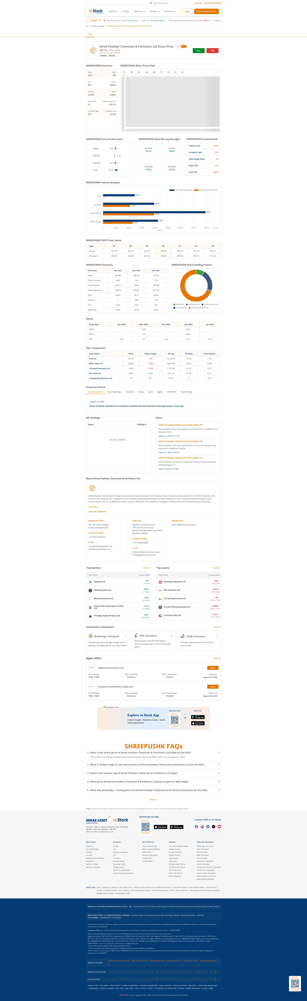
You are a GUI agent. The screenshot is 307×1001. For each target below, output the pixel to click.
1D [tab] (124, 72)
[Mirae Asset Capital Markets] (98, 820)
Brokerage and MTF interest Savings (204, 890)
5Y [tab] (175, 72)
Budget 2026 (102, 893)
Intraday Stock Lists (163, 887)
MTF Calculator (203, 849)
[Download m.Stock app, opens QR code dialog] (295, 983)
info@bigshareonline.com (144, 555)
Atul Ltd (92, 358)
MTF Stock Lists (126, 887)
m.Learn (198, 3)
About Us (113, 11)
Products (117, 842)
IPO (114, 849)
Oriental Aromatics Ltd (99, 368)
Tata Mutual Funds (157, 961)
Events (111, 893)
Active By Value (175, 870)
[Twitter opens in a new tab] (213, 827)
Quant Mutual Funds (208, 961)
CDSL (137, 988)
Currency (117, 858)
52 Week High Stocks (177, 864)
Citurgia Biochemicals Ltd (100, 378)
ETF (114, 855)
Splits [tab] (150, 392)
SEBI (126, 988)
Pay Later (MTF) (119, 864)
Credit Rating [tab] (186, 392)
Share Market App (149, 846)
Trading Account (110, 890)
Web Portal (146, 852)
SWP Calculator (203, 855)
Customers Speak (179, 887)
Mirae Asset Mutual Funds (118, 961)
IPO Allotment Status (160, 890)
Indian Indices (174, 849)
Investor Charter (180, 986)
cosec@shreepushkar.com (100, 546)
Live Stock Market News (178, 846)
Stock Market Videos (196, 887)
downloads (93, 988)
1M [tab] (139, 72)
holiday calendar (107, 988)
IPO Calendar (124, 890)
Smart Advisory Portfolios (123, 873)
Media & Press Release (95, 858)
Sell (212, 50)
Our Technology (92, 849)
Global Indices (174, 855)
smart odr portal (193, 988)
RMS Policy (193, 986)
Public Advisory (165, 986)
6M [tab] (154, 72)
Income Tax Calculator (206, 870)
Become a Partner (213, 3)
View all (152, 799)
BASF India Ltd (95, 363)
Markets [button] (153, 11)
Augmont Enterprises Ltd (111, 667)
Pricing (125, 11)
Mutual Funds (118, 861)
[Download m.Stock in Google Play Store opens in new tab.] (198, 718)
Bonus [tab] (141, 392)
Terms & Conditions (130, 986)
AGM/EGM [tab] (171, 392)
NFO (172, 890)
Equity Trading (98, 26)
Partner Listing (92, 864)
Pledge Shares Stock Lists (144, 887)
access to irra (207, 988)
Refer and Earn (182, 890)
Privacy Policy (115, 986)
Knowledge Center (122, 893)
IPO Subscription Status (140, 890)
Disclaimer (104, 986)
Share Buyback (175, 876)
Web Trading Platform (151, 849)
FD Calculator (202, 858)
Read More (93, 507)
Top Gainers (174, 858)
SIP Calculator (202, 852)
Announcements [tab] (95, 392)
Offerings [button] (138, 11)
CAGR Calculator (203, 864)
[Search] (151, 3)
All (109, 964)
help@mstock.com (106, 832)
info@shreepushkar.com (100, 549)
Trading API (147, 858)
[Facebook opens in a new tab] (196, 827)
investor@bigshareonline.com (145, 552)
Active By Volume (176, 873)
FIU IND (143, 988)
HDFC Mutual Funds (139, 961)
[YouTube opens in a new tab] (219, 827)
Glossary (106, 887)
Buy (199, 50)
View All (146, 568)
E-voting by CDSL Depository (166, 988)
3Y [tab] (168, 72)
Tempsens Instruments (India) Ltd (115, 686)
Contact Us (90, 861)
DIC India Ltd (95, 373)
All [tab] (182, 72)
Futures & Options (120, 852)
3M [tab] (146, 72)
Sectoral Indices (175, 852)
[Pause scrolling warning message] (130, 906)
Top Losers (173, 861)
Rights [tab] (160, 392)
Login (187, 11)
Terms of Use (93, 986)
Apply (212, 667)
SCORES (150, 988)
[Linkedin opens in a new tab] (208, 827)
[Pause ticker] (104, 20)
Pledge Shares (119, 867)
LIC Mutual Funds (190, 961)
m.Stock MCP (147, 861)
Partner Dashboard (150, 855)
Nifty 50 (94, 20)
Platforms (168, 11)
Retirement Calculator (205, 879)
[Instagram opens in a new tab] (202, 827)
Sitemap (114, 887)
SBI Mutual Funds (174, 961)
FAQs (99, 887)
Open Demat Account (206, 11)
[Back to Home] (87, 26)
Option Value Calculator (206, 873)
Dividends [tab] (129, 392)
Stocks (115, 846)
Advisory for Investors (148, 986)
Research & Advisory (121, 870)
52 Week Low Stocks (177, 867)
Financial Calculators (205, 842)
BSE (178, 46)
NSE (184, 46)
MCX (131, 988)
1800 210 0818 (91, 832)
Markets (172, 842)
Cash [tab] (90, 34)
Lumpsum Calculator (205, 861)
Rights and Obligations (208, 986)
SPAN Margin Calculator (206, 876)
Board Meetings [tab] (114, 392)
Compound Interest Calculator (209, 867)
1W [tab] (131, 72)
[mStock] (120, 820)
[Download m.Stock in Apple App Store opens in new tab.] (198, 724)
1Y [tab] (161, 72)
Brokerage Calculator (205, 846)
